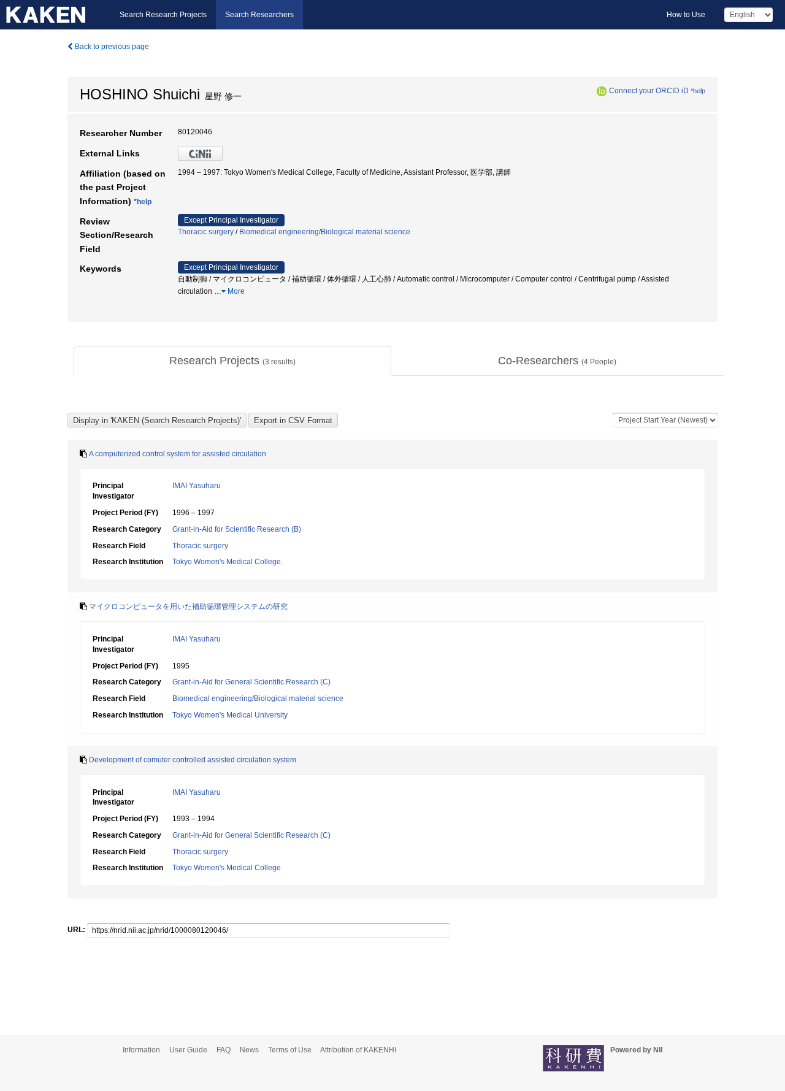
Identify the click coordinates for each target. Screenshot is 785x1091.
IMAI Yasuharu (196, 485)
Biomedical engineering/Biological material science (324, 232)
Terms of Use (290, 1050)
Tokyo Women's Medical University (230, 715)
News (249, 1050)
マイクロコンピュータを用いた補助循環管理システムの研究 (188, 606)
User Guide (188, 1050)
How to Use (686, 14)
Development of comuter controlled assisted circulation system (192, 760)
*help (698, 90)
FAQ (223, 1050)
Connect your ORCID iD (649, 90)
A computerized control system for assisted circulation (177, 454)
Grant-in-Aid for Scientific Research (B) (236, 529)
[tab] (232, 361)
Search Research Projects (163, 14)
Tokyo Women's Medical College (226, 867)
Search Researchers (259, 14)
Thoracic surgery (206, 232)
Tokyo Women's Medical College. (227, 561)
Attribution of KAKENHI (358, 1050)
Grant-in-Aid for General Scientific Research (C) (251, 682)
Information (141, 1050)
